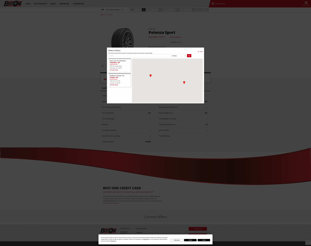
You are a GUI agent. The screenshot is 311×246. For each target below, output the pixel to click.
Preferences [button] (113, 241)
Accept (204, 240)
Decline (190, 240)
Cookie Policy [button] (146, 239)
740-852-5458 (114, 85)
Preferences (177, 240)
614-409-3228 (114, 70)
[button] (184, 82)
